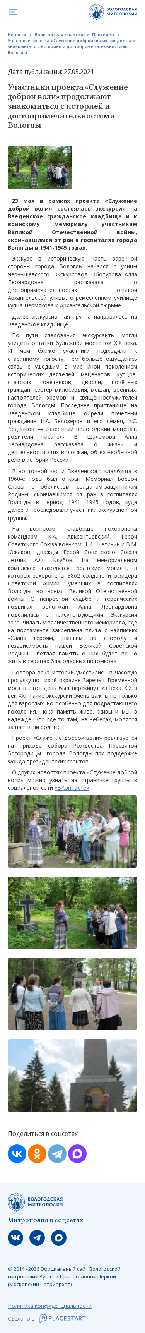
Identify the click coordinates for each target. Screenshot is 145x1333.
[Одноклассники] (37, 1153)
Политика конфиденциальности (50, 1305)
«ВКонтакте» (72, 787)
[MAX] (77, 1153)
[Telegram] (57, 1153)
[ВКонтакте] (17, 1153)
